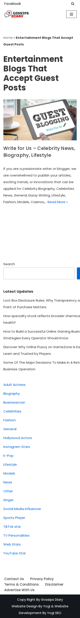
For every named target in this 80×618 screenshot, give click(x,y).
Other (8, 491)
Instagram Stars (16, 446)
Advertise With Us (19, 590)
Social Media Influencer (22, 508)
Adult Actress (14, 384)
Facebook (12, 3)
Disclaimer (54, 584)
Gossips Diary (52, 599)
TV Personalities (16, 535)
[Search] (72, 3)
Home (8, 37)
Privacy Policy (42, 579)
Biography (11, 393)
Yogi (46, 606)
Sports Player (14, 517)
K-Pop (8, 455)
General (9, 429)
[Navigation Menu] (71, 14)
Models (9, 473)
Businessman (14, 402)
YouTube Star (14, 553)
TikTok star (12, 526)
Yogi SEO (54, 612)
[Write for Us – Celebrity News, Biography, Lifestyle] (40, 119)
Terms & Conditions (21, 584)
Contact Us (14, 579)
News (7, 482)
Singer (8, 500)
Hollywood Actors (17, 438)
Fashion (9, 420)
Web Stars (12, 544)
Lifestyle (10, 464)
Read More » (58, 202)
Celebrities (12, 411)
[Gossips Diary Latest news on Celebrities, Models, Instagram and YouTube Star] (16, 14)
